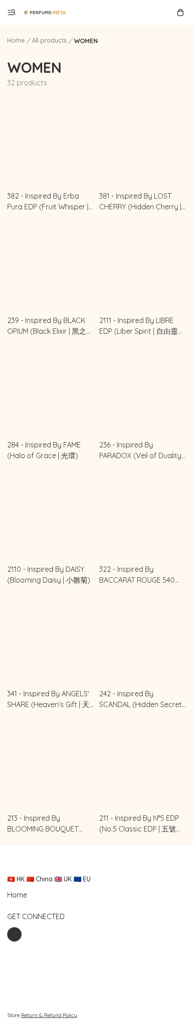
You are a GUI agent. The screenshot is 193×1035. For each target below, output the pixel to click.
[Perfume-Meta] (44, 12)
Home (16, 40)
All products (49, 40)
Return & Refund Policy (49, 1015)
